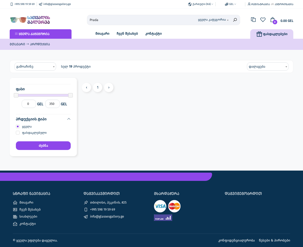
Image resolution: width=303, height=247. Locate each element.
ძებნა (43, 145)
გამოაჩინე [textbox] (24, 66)
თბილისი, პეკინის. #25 (108, 202)
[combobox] (207, 20)
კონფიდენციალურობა (237, 240)
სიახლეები (28, 216)
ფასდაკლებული (34, 133)
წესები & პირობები (274, 240)
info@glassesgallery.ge (106, 216)
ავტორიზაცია (284, 4)
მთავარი (102, 33)
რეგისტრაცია (260, 4)
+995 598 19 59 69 (102, 209)
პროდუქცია (40, 44)
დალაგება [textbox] (257, 66)
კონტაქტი (153, 33)
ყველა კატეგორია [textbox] (212, 19)
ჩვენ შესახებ (127, 33)
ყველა (27, 126)
